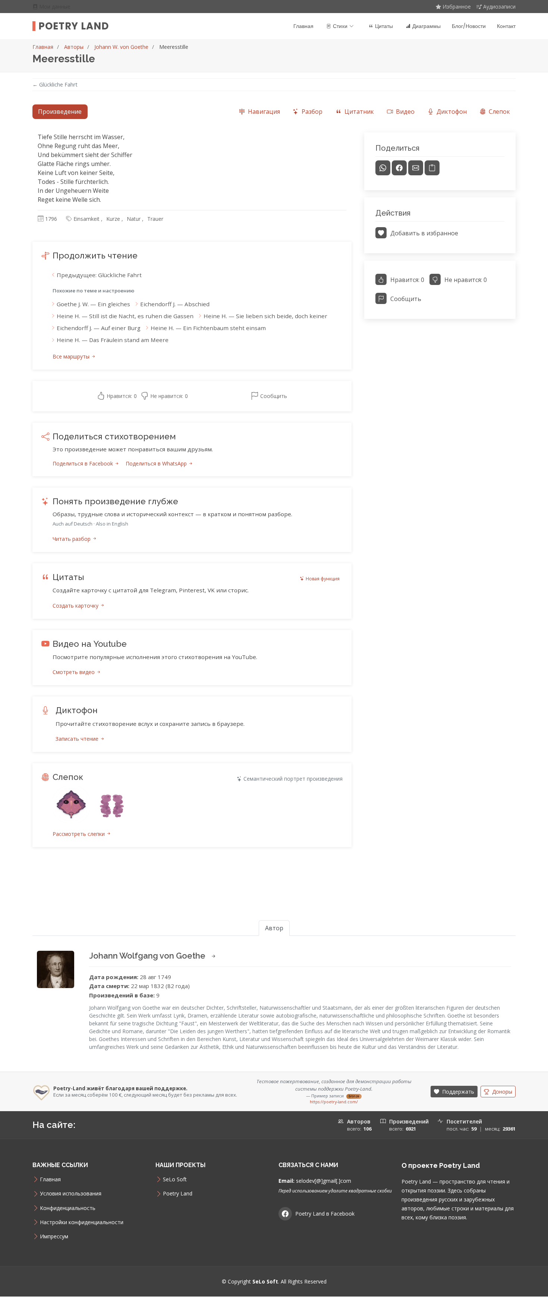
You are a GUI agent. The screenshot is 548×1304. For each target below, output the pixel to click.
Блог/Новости (469, 26)
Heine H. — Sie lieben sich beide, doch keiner (265, 316)
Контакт (506, 26)
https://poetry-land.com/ (334, 1101)
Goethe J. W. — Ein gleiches (93, 304)
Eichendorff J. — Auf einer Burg (99, 328)
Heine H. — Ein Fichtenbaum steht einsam (208, 328)
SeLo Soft (175, 1179)
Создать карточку (76, 605)
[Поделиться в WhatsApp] (382, 167)
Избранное (457, 6)
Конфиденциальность (67, 1208)
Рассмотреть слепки (79, 833)
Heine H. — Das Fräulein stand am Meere (113, 339)
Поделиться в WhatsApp (157, 463)
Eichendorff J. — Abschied (175, 304)
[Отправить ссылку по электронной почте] (415, 167)
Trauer (155, 218)
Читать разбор (72, 538)
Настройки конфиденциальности (81, 1222)
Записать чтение (78, 738)
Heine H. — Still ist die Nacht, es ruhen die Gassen (125, 316)
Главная (303, 26)
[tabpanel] (274, 498)
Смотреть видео (74, 671)
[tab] (259, 111)
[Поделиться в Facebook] (399, 167)
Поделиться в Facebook (83, 463)
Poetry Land (73, 26)
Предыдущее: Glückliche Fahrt (99, 275)
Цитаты (384, 26)
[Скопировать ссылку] (432, 167)
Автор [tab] (274, 928)
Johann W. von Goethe (121, 46)
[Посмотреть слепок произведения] (71, 804)
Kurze (113, 218)
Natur (134, 218)
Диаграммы (426, 26)
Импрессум (54, 1236)
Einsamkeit (86, 218)
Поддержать (457, 1091)
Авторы (74, 46)
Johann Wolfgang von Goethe (148, 955)
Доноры (501, 1091)
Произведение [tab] (60, 111)
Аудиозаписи (499, 6)
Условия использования (70, 1193)
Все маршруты (72, 356)
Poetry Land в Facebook (325, 1213)
